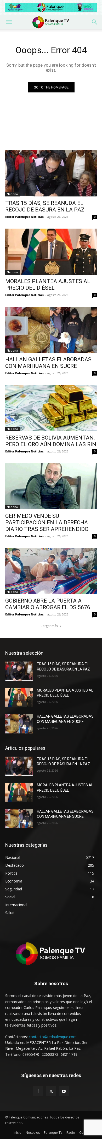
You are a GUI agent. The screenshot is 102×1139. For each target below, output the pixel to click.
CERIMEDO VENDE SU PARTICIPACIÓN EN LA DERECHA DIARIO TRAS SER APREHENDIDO (46, 522)
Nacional (13, 194)
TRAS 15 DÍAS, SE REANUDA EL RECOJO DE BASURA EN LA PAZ (44, 206)
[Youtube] (64, 1091)
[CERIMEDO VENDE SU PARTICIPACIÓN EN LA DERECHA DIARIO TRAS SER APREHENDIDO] (51, 486)
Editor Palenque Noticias (24, 217)
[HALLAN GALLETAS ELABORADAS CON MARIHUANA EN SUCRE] (51, 330)
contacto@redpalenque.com (53, 1036)
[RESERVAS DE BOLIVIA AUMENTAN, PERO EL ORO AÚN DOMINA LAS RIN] (51, 408)
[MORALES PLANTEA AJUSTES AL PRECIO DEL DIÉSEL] (51, 252)
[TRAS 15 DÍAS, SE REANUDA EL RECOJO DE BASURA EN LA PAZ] (51, 173)
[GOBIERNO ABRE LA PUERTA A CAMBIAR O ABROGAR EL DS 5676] (51, 571)
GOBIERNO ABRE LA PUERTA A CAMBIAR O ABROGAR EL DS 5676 (47, 604)
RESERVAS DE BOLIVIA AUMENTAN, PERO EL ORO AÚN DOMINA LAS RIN (50, 441)
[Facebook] (38, 1091)
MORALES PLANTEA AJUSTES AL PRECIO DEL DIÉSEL (47, 284)
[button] (9, 22)
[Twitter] (51, 1091)
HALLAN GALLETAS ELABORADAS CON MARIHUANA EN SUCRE (48, 362)
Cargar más (49, 626)
